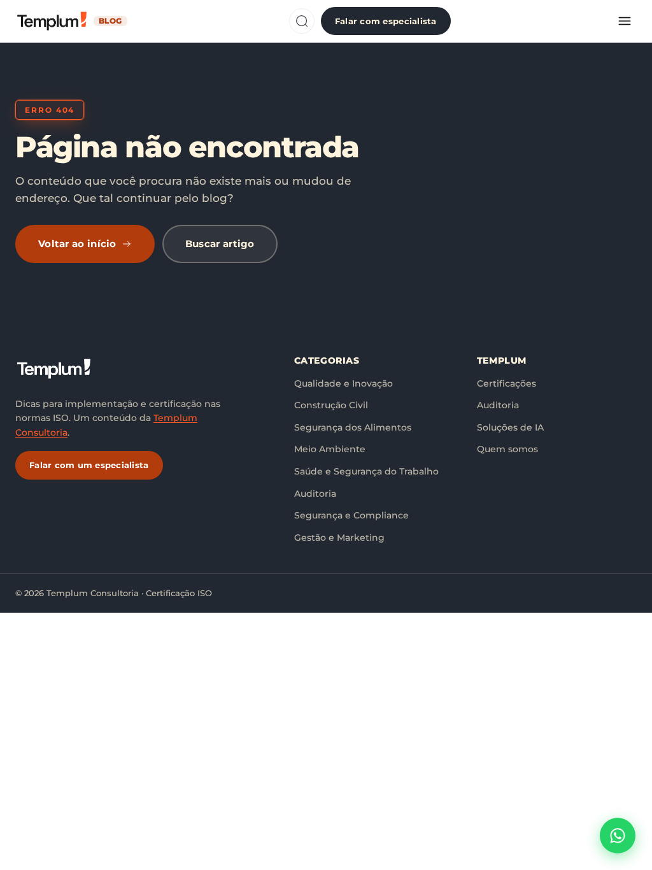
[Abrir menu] (625, 21)
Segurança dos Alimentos (352, 427)
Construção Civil (331, 405)
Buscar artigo (220, 244)
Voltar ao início (77, 244)
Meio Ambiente (329, 449)
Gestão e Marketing (339, 537)
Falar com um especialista (89, 465)
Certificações (506, 383)
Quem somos (507, 449)
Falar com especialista (386, 21)
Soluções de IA (510, 427)
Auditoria (315, 493)
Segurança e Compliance (351, 515)
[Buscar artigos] (302, 21)
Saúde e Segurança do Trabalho (366, 471)
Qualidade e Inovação (343, 383)
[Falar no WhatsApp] (617, 835)
